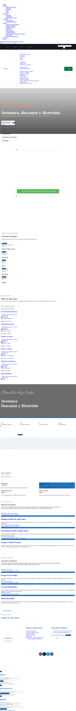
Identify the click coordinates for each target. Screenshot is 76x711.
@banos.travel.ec (8, 610)
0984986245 (5, 353)
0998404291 (5, 315)
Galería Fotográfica (10, 32)
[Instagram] (44, 654)
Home (4, 4)
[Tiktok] (52, 654)
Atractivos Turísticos (11, 25)
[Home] (6, 68)
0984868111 (5, 328)
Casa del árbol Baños (9, 587)
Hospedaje (8, 15)
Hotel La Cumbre (6, 349)
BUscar (3, 125)
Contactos (5, 37)
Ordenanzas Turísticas (11, 21)
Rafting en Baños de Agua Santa (13, 519)
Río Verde (8, 8)
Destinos (5, 5)
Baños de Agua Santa (11, 7)
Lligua (7, 12)
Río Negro (8, 9)
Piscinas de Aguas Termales (12, 24)
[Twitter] (48, 654)
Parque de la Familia (9, 575)
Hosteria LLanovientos (8, 361)
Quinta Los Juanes (7, 336)
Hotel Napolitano (6, 373)
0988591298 (5, 340)
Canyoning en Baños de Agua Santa (14, 531)
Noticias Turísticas (10, 31)
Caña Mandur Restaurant (9, 311)
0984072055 (5, 377)
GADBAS (5, 19)
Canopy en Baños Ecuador (11, 542)
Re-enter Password (4, 707)
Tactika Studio (5, 655)
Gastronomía (9, 16)
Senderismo (8, 28)
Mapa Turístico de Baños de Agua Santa (15, 33)
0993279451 (5, 365)
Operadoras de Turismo (11, 17)
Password (2, 679)
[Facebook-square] (40, 654)
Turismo (5, 23)
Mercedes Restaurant (7, 324)
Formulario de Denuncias (12, 36)
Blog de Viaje (9, 35)
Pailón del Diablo (7, 598)
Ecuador (15, 314)
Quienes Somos (9, 20)
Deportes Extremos (10, 27)
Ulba (7, 11)
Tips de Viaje (9, 29)
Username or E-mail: (5, 691)
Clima (4, 39)
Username (2, 678)
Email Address (3, 704)
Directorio (5, 13)
